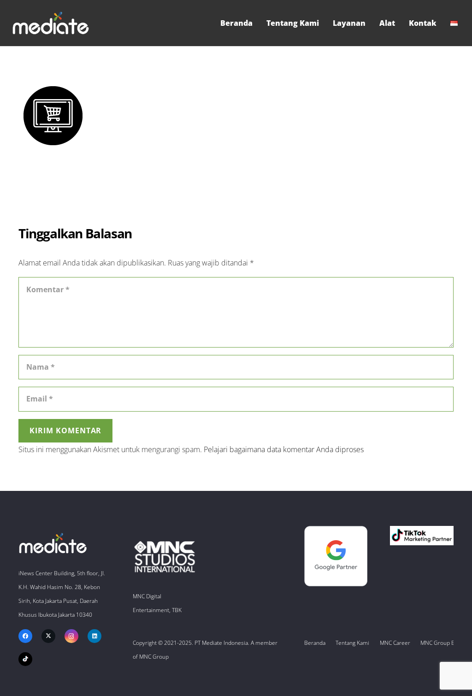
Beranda (314, 643)
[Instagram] (71, 636)
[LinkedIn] (94, 636)
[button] (462, 23)
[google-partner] (336, 556)
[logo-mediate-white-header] (50, 23)
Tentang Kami (352, 643)
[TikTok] (25, 659)
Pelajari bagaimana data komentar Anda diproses (284, 449)
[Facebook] (25, 636)
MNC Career (395, 643)
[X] (48, 636)
